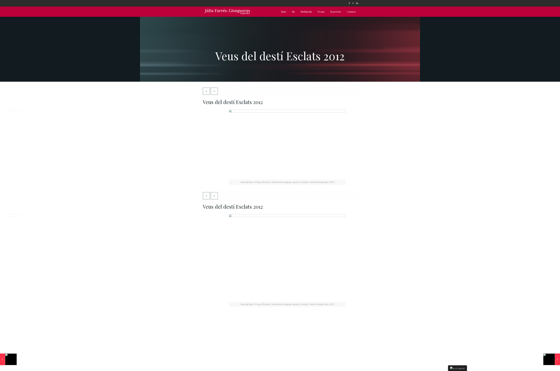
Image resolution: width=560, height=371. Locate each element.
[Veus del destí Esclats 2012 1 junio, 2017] (8, 359)
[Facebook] (349, 3)
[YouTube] (353, 3)
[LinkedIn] (357, 3)
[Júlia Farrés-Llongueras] (227, 12)
